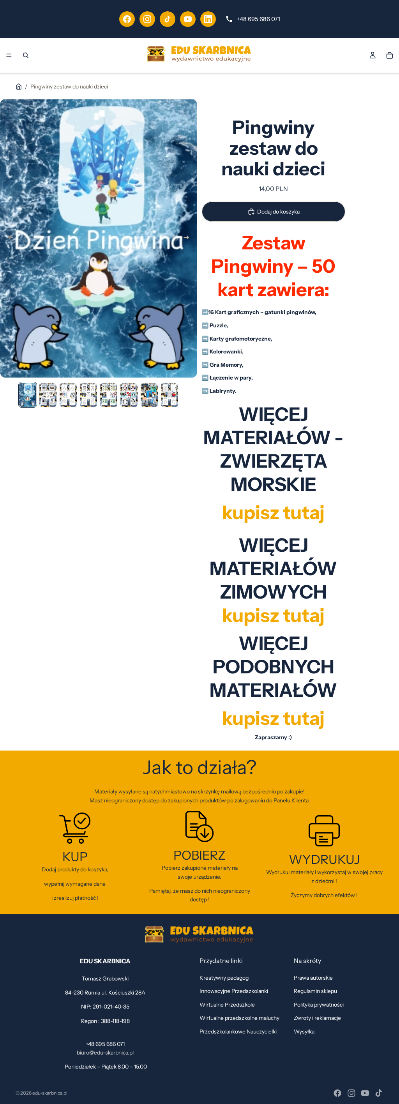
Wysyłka (304, 1031)
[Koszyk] (389, 55)
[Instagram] (147, 19)
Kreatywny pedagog (224, 977)
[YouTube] (188, 19)
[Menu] (9, 55)
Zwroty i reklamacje (317, 1017)
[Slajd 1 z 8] (27, 395)
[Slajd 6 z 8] (129, 395)
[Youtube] (365, 1093)
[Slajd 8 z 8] (169, 395)
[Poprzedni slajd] (8, 238)
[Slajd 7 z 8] (149, 395)
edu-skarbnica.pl (49, 1093)
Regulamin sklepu (315, 991)
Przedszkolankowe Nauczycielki (238, 1031)
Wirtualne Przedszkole (227, 1004)
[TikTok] (167, 19)
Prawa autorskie (313, 977)
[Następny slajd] (188, 238)
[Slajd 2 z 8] (47, 395)
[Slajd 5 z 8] (108, 395)
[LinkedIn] (208, 19)
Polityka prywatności (319, 1004)
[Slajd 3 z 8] (68, 395)
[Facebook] (127, 19)
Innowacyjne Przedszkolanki (234, 991)
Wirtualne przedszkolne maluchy (239, 1017)
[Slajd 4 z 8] (88, 395)
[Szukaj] (25, 55)
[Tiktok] (378, 1093)
